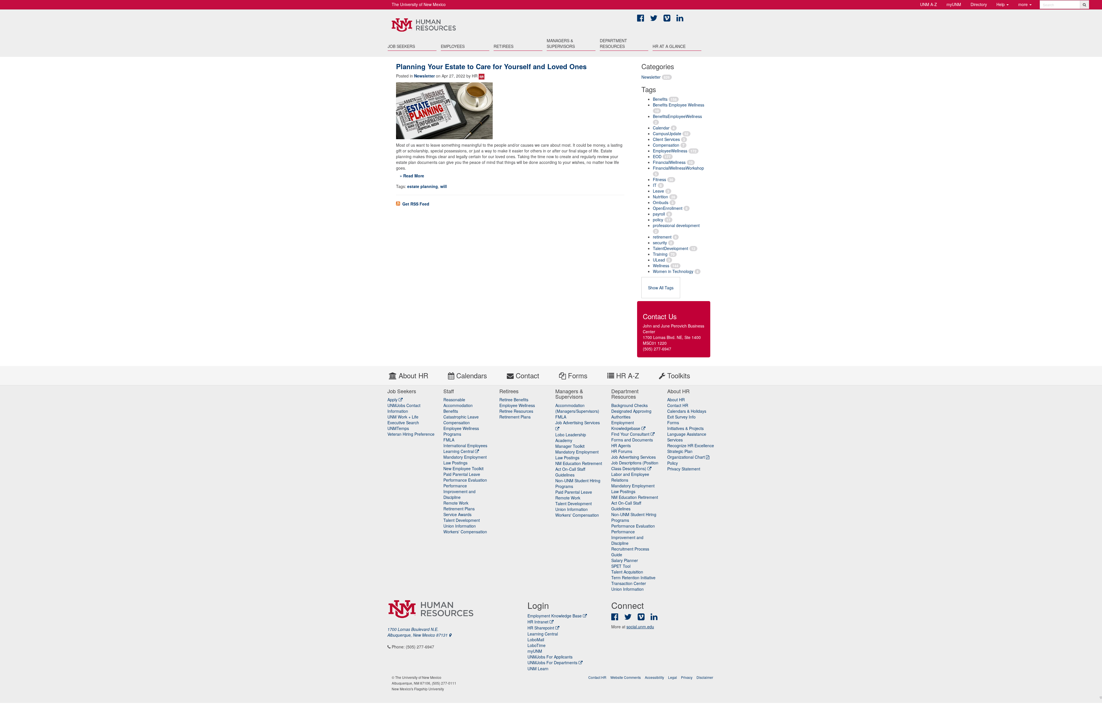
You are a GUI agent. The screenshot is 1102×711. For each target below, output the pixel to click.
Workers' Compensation (465, 531)
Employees (453, 46)
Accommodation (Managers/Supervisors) (577, 408)
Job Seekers (401, 46)
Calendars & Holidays (686, 411)
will (443, 186)
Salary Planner (624, 560)
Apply (393, 399)
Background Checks (629, 405)
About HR (412, 375)
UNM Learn (537, 668)
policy (658, 219)
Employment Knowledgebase (626, 425)
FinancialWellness (669, 162)
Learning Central (459, 451)
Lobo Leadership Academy (570, 437)
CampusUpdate (667, 133)
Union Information (459, 526)
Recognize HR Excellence (690, 445)
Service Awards (457, 514)
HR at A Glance (669, 46)
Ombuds (660, 202)
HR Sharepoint (540, 628)
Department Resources (613, 43)
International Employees (465, 445)
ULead (659, 260)
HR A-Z (626, 375)
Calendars (470, 375)
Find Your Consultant (631, 434)
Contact (526, 375)
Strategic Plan (679, 451)
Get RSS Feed (415, 204)
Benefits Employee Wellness (678, 105)
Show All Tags (661, 287)
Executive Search (403, 422)
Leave (658, 191)
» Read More (412, 176)
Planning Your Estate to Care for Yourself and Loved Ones (491, 66)
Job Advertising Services (633, 457)
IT (655, 185)
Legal (672, 677)
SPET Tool (620, 566)
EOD (657, 156)
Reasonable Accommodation (458, 402)
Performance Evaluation (465, 480)
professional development (676, 225)
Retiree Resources (516, 411)
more (1023, 4)
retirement (662, 237)
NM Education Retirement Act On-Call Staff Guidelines (578, 469)
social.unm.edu (640, 626)
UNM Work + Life (402, 417)
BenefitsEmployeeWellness (677, 116)
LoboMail (535, 639)
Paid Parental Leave (461, 474)
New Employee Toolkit (463, 468)
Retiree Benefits (513, 399)
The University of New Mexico (419, 4)
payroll (659, 214)
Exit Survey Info (681, 417)
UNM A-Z (928, 4)
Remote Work (455, 503)
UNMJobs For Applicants (550, 657)
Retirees (503, 46)
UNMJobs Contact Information (403, 408)
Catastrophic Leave (461, 417)
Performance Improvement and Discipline (459, 491)
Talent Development (461, 520)
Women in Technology (673, 271)
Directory (979, 4)
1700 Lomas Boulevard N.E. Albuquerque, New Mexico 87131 (418, 632)
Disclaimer (704, 677)
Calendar (661, 128)
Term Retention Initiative (633, 577)
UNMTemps (398, 428)
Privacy (686, 677)
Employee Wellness (517, 405)
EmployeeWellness (670, 151)
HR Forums (621, 451)
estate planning (422, 186)
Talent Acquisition (627, 572)
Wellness (661, 265)
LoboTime (536, 645)
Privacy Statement (683, 469)
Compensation (666, 145)
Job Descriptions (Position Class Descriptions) (634, 465)
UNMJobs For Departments (552, 662)
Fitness (659, 179)
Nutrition (660, 196)
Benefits (660, 99)
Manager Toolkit (570, 446)
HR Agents (621, 445)
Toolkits (677, 375)
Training (660, 254)
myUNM (953, 4)
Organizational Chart (686, 457)
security (660, 242)
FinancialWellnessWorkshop (678, 168)
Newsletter (651, 77)
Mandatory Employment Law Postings (465, 460)
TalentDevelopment (670, 248)
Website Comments (625, 677)
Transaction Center (628, 583)
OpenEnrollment (667, 208)
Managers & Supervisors (561, 43)
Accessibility (654, 677)
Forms (576, 375)
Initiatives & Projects (685, 428)
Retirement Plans (459, 509)
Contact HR (677, 405)
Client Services (666, 139)
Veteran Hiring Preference (410, 434)
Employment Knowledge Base (554, 616)
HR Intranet (537, 622)
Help (1001, 4)
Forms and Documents (632, 440)
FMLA (448, 440)
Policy (672, 463)
